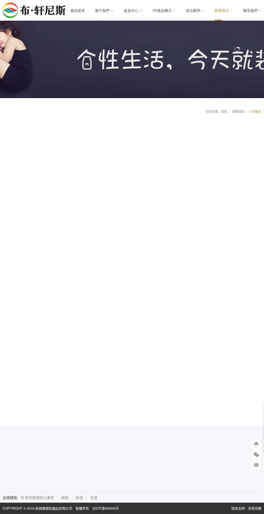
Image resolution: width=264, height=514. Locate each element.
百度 (93, 497)
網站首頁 (77, 10)
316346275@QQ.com (129, 472)
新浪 (79, 497)
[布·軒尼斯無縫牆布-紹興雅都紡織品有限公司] (35, 10)
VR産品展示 (162, 10)
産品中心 (131, 10)
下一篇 (192, 405)
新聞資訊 (221, 10)
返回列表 (156, 405)
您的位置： (213, 111)
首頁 (224, 111)
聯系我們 (250, 10)
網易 (65, 497)
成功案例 (193, 10)
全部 (13, 127)
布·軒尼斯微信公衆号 (37, 497)
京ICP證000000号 (105, 508)
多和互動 (254, 508)
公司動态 (17, 138)
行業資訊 (17, 149)
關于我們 (102, 10)
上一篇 (83, 405)
